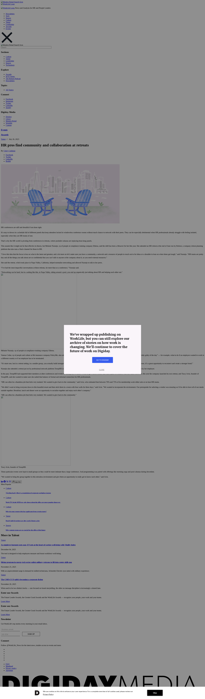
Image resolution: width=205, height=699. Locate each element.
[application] (102, 693)
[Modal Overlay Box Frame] (102, 349)
